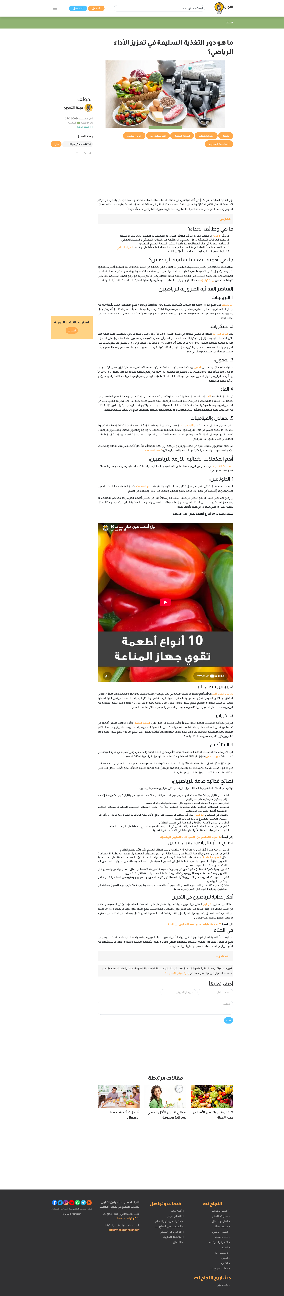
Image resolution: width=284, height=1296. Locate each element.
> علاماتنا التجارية (173, 1236)
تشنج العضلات (154, 450)
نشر (228, 1020)
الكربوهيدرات (220, 333)
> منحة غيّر (223, 1284)
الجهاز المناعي (125, 247)
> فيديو (226, 1247)
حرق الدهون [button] (134, 135)
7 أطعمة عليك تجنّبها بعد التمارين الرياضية (194, 924)
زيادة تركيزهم (207, 280)
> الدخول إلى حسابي (172, 1231)
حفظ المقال (83, 126)
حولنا (90, 1208)
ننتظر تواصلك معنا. (128, 1218)
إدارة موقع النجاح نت (177, 973)
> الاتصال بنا (177, 1242)
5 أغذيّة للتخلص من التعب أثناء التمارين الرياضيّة (190, 837)
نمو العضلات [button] (206, 135)
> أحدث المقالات (221, 1210)
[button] (165, 218)
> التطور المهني (221, 1231)
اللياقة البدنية (142, 722)
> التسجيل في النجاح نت (169, 1226)
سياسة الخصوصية (77, 1208)
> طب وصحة (222, 1236)
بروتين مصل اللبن (222, 693)
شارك (56, 144)
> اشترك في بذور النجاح (169, 1221)
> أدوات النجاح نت (220, 1268)
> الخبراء (226, 1257)
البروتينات (227, 304)
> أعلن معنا (177, 1210)
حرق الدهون (213, 756)
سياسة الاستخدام (59, 1208)
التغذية (72, 122)
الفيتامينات (187, 425)
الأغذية (217, 235)
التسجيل (78, 8)
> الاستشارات (223, 1252)
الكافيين (199, 814)
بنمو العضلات (144, 486)
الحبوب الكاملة (212, 857)
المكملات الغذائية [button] (219, 143)
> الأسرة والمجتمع (219, 1242)
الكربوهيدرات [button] (158, 135)
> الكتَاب (226, 1263)
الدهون (197, 367)
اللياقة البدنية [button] (182, 135)
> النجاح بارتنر (175, 1216)
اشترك (72, 330)
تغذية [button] (225, 135)
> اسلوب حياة (222, 1226)
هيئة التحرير (73, 107)
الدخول (96, 8)
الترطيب (207, 904)
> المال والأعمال (221, 1221)
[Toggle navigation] (55, 8)
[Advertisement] (165, 171)
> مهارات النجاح (221, 1216)
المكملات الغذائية (223, 466)
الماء (208, 396)
